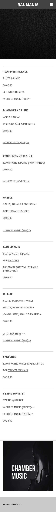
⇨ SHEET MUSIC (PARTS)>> (18, 414)
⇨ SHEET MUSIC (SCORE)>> (18, 407)
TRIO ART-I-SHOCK (18, 211)
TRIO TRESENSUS (18, 370)
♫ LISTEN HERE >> (14, 92)
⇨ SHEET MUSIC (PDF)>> (17, 98)
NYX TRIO (13, 260)
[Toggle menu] (51, 4)
